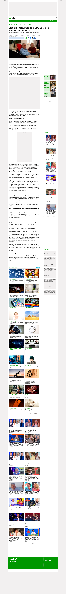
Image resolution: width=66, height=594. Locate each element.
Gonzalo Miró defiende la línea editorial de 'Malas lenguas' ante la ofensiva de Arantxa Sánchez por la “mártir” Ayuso (31, 429)
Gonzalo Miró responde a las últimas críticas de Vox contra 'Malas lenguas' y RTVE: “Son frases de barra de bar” (16, 444)
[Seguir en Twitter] (45, 560)
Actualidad (10, 22)
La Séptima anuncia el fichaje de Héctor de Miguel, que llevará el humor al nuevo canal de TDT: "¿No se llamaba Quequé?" (51, 198)
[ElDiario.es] (53, 20)
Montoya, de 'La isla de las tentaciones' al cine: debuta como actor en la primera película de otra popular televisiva (15, 539)
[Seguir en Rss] (50, 560)
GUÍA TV (48, 71)
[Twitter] (33, 38)
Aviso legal (32, 570)
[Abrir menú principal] (56, 17)
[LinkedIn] (35, 38)
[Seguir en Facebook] (46, 560)
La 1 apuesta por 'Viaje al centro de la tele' (46, 77)
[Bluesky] (30, 38)
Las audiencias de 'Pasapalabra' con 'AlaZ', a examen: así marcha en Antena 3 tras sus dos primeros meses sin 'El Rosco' (32, 539)
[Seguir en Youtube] (49, 560)
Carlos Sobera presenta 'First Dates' (46, 88)
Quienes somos (24, 570)
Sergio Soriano (11, 432)
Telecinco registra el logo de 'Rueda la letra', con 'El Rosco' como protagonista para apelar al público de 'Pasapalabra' (16, 478)
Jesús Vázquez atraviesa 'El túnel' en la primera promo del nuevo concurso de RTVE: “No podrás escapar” (16, 523)
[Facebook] (28, 38)
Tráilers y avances (17, 22)
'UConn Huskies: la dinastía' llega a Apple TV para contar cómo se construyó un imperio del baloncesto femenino (32, 523)
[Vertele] (13, 559)
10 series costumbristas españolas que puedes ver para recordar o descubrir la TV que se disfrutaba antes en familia (32, 445)
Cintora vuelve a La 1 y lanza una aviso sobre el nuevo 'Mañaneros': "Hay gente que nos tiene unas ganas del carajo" (50, 183)
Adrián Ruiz (26, 465)
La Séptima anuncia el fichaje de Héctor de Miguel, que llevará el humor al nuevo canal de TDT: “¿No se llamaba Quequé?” (32, 478)
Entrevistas (23, 22)
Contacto (28, 570)
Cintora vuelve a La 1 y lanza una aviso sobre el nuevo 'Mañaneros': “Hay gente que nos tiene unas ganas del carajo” (16, 508)
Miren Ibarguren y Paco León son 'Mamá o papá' (46, 82)
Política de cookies (37, 570)
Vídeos (11, 20)
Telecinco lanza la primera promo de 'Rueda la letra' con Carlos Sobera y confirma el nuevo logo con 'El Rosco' (16, 492)
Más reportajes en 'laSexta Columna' (46, 93)
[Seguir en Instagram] (47, 560)
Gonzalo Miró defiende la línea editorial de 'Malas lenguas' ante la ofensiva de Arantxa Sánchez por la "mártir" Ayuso (51, 143)
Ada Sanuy (10, 525)
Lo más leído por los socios (14, 417)
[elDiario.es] (13, 561)
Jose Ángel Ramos (27, 447)
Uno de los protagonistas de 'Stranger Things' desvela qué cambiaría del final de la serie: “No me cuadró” (49, 258)
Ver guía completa (47, 98)
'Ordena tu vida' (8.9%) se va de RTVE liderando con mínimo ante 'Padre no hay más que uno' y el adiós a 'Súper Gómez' (32, 462)
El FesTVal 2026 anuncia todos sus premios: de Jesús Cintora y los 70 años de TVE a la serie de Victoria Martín (32, 507)
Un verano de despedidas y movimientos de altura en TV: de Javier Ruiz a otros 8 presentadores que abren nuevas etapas (16, 429)
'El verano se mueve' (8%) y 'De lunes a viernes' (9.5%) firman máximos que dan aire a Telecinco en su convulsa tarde (32, 493)
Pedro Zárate (11, 446)
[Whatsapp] (26, 38)
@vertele (20, 263)
